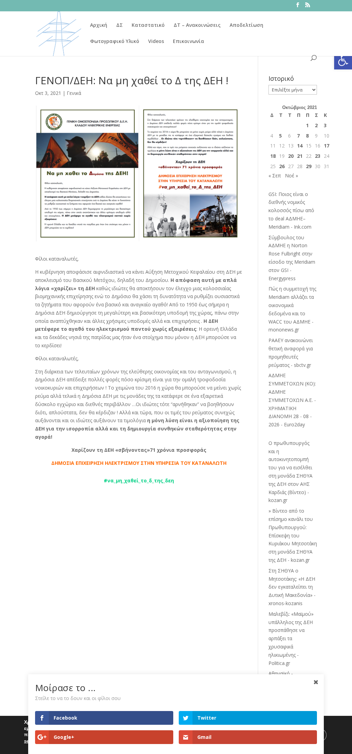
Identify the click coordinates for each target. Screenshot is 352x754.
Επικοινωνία (188, 41)
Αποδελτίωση (246, 25)
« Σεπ (274, 175)
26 (282, 166)
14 (299, 145)
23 (317, 156)
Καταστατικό (148, 25)
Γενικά (74, 93)
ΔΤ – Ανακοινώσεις (197, 25)
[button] (343, 60)
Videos (156, 41)
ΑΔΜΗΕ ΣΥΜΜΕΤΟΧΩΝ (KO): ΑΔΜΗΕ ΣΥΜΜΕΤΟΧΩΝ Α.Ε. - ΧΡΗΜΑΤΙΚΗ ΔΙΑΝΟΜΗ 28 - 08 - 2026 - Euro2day (292, 400)
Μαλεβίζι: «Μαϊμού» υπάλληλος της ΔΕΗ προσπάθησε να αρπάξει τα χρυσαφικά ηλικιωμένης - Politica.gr (291, 638)
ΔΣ (119, 25)
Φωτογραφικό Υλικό (114, 41)
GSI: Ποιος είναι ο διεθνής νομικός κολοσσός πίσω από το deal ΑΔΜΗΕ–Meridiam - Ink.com (291, 210)
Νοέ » (291, 175)
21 (299, 156)
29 (308, 166)
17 (326, 145)
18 (273, 156)
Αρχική (98, 25)
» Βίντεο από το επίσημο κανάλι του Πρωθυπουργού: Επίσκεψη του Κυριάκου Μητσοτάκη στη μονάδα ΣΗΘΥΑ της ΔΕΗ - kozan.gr (292, 535)
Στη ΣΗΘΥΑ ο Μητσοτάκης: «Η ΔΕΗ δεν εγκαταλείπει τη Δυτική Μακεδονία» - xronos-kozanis (292, 587)
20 (291, 156)
